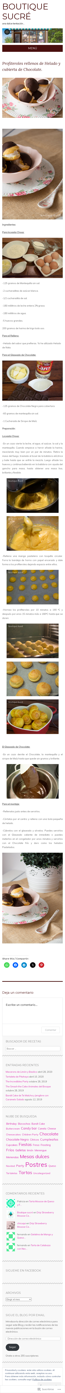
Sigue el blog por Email (25, 1315)
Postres (36, 1164)
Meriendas (12, 1157)
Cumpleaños (49, 1139)
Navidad (10, 1166)
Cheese (51, 1128)
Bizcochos (24, 1123)
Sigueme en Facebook (23, 1270)
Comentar (50, 1029)
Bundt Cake (38, 1123)
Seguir (12, 1347)
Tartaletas (11, 1173)
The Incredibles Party (17, 1081)
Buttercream (13, 1128)
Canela (42, 1128)
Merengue (40, 1150)
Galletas (20, 1150)
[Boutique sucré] (32, 43)
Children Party (30, 1134)
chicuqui (21, 1223)
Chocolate (49, 1133)
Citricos (34, 1139)
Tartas (25, 1172)
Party (20, 1166)
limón (30, 1150)
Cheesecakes (13, 1134)
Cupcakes (12, 1145)
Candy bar (29, 1128)
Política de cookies (42, 1379)
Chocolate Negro (17, 1139)
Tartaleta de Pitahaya (17, 1076)
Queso (52, 1166)
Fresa (36, 1145)
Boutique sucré (25, 12)
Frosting (46, 1145)
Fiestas (25, 1144)
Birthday (11, 1123)
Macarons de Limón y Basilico (21, 1071)
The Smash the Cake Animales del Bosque (28, 1086)
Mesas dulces (34, 1156)
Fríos (10, 1150)
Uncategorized (41, 1173)
